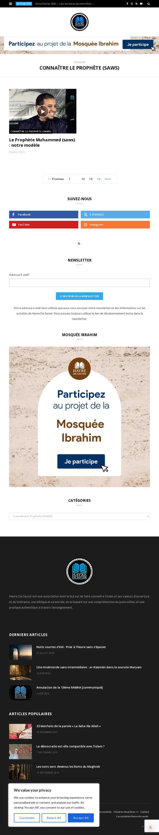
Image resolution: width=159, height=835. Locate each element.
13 (90, 179)
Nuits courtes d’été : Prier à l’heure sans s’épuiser (71, 647)
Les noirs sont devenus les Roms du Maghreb (68, 766)
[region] (53, 805)
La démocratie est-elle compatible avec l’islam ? (70, 746)
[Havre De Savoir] (79, 22)
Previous (58, 179)
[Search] (148, 4)
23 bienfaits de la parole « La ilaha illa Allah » (68, 726)
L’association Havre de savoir (132, 816)
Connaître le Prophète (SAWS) (31, 131)
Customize (27, 818)
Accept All (80, 818)
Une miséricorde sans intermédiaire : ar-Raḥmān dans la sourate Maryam (89, 667)
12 (83, 179)
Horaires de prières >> (126, 811)
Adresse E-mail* (19, 274)
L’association (105, 811)
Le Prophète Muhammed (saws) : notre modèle (42, 142)
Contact (144, 811)
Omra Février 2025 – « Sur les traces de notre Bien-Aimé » (66, 3)
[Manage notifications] (150, 827)
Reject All (54, 818)
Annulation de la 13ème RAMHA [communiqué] (69, 687)
